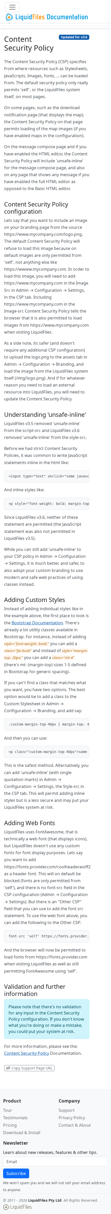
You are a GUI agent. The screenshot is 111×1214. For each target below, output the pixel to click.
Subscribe (16, 1173)
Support (67, 1110)
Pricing (10, 1125)
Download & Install (21, 1132)
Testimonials (15, 1118)
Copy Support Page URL (31, 1068)
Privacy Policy (72, 1118)
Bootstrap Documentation (37, 623)
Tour (7, 1110)
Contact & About (75, 1125)
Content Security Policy (26, 1053)
